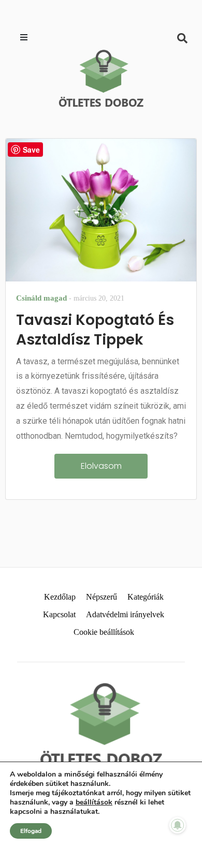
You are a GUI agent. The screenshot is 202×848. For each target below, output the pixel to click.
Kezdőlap (60, 596)
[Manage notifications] (177, 825)
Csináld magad (41, 298)
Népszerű (101, 596)
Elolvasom (101, 466)
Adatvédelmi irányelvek (125, 614)
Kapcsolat (59, 614)
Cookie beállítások (104, 632)
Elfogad (30, 831)
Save (31, 149)
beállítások (94, 802)
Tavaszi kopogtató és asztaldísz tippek (95, 330)
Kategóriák (145, 596)
